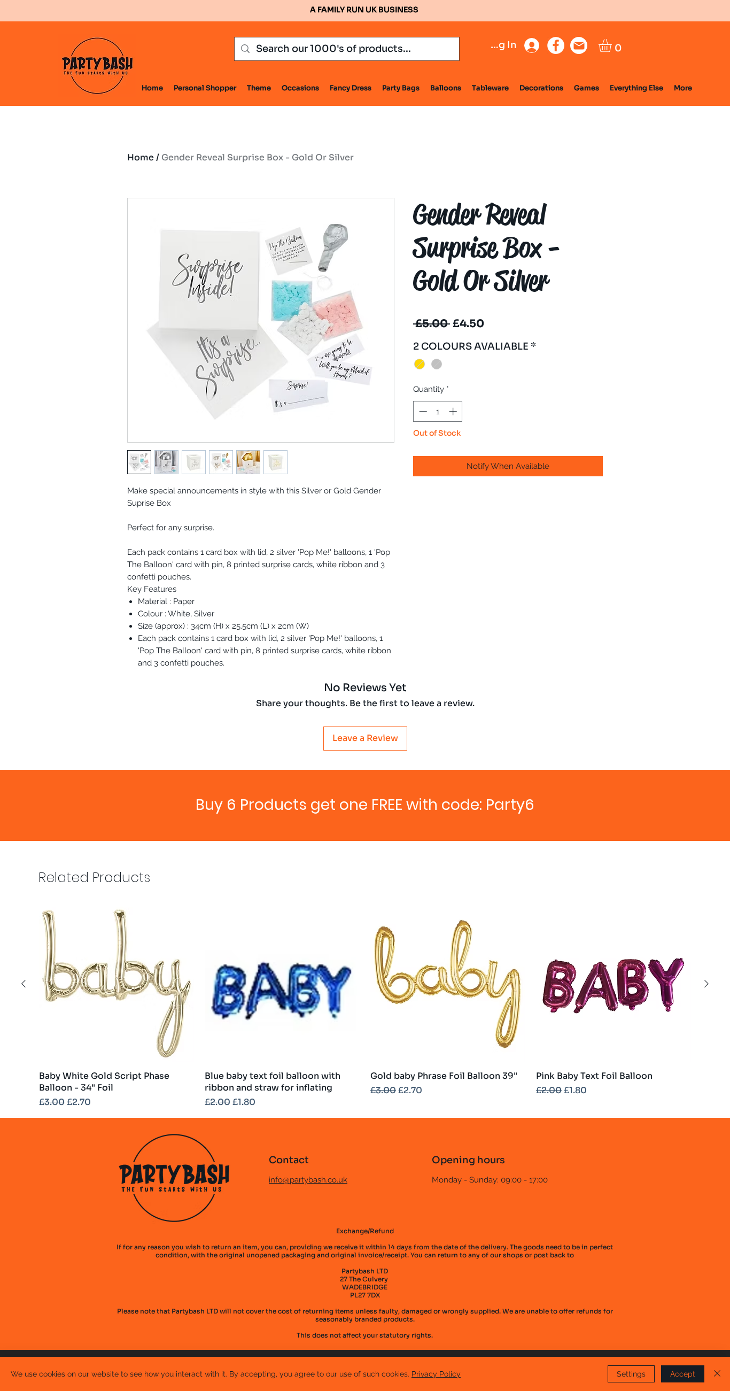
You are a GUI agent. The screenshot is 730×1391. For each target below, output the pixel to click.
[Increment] (454, 411)
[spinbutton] (438, 411)
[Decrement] (422, 411)
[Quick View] (116, 984)
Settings (631, 1374)
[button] (613, 45)
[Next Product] (706, 983)
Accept (682, 1374)
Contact (289, 1160)
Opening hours (468, 1160)
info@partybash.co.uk (308, 1180)
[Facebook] (555, 45)
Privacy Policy (436, 1374)
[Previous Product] (23, 983)
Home (140, 157)
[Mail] (578, 45)
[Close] (717, 1373)
